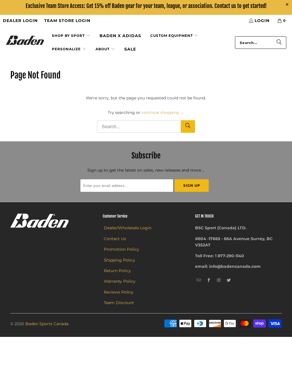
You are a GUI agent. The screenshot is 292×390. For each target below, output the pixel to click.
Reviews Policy (118, 292)
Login (262, 20)
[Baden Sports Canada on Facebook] (209, 280)
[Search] (279, 42)
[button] (71, 36)
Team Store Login (67, 20)
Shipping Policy (119, 260)
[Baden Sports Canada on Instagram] (219, 280)
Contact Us (115, 238)
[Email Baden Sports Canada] (199, 280)
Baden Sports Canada (46, 323)
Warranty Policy (119, 281)
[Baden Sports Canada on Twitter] (229, 280)
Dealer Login (20, 20)
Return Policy (117, 270)
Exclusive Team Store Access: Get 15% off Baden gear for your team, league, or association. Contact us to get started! (146, 6)
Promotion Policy (121, 249)
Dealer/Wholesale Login (127, 227)
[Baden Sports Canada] (25, 40)
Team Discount (119, 302)
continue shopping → (162, 112)
